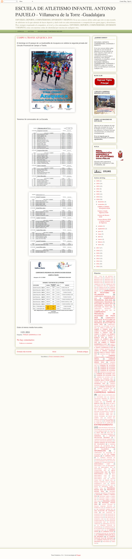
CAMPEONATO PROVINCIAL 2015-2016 (104, 299)
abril (99, 236)
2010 (98, 266)
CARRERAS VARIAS (104, 392)
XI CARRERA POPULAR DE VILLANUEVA (104, 533)
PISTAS (96, 486)
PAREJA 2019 (109, 480)
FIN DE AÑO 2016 (98, 429)
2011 (98, 264)
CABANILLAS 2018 (110, 284)
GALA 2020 (112, 431)
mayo (100, 234)
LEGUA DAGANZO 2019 (102, 460)
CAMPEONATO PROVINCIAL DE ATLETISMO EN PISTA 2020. (104, 322)
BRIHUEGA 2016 (109, 279)
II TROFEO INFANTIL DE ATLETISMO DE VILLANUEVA (104, 442)
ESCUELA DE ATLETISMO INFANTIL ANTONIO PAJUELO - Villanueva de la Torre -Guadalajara (65, 11)
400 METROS (109, 276)
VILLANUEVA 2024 (99, 530)
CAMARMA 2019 (102, 289)
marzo (100, 239)
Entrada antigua (82, 352)
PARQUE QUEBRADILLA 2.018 (32, 334)
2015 (98, 253)
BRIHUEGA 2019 (98, 282)
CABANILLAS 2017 (98, 284)
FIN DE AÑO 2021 (109, 429)
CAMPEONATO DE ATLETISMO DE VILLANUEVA (104, 293)
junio (99, 231)
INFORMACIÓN (100, 451)
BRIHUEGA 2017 (98, 281)
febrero (100, 242)
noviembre (101, 204)
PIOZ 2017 (110, 485)
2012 (98, 261)
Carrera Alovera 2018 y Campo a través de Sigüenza (104, 221)
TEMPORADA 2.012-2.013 (109, 523)
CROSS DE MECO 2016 (106, 405)
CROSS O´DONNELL (99, 416)
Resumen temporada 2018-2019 (103, 506)
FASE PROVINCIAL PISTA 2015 (105, 427)
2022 (98, 189)
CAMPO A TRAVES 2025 (103, 332)
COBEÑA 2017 (98, 401)
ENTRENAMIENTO (103, 424)
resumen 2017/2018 (107, 504)
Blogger (78, 555)
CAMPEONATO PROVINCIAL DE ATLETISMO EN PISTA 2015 (104, 302)
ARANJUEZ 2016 (98, 277)
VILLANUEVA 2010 (108, 528)
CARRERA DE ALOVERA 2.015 (107, 372)
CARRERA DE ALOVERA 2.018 (105, 375)
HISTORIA (31, 31)
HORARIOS (97, 436)
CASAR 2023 (100, 395)
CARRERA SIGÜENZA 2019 (102, 390)
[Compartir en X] (25, 332)
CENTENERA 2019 (101, 397)
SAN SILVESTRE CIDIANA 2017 (104, 509)
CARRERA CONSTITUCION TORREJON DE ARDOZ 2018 (104, 364)
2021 (98, 191)
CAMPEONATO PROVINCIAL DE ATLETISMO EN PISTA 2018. (104, 315)
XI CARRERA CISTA (107, 531)
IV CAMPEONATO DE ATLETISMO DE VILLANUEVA (104, 452)
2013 (98, 258)
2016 (98, 250)
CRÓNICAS (20, 31)
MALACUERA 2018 (108, 462)
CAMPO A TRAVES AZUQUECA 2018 (104, 207)
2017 (98, 248)
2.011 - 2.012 (98, 276)
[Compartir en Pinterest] (29, 332)
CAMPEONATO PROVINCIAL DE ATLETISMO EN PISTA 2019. (104, 319)
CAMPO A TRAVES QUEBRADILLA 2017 (104, 343)
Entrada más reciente (24, 352)
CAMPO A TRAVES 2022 (106, 327)
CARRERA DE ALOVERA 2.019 (105, 377)
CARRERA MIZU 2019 (100, 382)
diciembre (101, 202)
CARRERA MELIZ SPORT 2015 (103, 380)
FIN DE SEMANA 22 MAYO (100, 431)
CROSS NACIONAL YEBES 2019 (103, 413)
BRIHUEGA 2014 (98, 279)
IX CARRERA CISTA (109, 456)
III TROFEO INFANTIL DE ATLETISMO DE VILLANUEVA (104, 447)
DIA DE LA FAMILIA (108, 419)
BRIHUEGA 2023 (109, 282)
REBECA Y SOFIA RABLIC (108, 493)
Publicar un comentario (25, 343)
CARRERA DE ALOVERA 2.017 (105, 373)
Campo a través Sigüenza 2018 (103, 211)
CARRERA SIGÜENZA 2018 (104, 388)
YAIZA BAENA (106, 541)
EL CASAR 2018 (108, 421)
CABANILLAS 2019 (101, 285)
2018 (98, 199)
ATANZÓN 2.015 (109, 277)
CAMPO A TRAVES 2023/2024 (103, 331)
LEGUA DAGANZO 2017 (109, 459)
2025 (98, 181)
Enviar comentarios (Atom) (56, 356)
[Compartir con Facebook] (27, 332)
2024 (98, 183)
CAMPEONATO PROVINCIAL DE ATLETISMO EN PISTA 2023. (104, 326)
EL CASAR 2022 (109, 422)
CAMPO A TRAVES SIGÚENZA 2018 (103, 349)
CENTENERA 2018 (110, 395)
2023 (98, 186)
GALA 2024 (110, 432)
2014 (98, 256)
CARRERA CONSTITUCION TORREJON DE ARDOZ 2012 (104, 360)
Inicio (54, 352)
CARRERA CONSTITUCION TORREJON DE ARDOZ (104, 357)
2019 (98, 197)
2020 (98, 194)
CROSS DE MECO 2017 (100, 406)
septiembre (101, 228)
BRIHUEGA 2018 (109, 281)
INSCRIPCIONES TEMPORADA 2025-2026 (50, 31)
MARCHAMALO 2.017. (102, 464)
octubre (100, 226)
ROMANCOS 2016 (98, 507)
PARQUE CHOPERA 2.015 (101, 481)
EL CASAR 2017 (98, 421)
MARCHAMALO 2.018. (99, 465)
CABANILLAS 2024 (103, 287)
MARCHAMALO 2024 (100, 468)
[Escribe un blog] (23, 332)
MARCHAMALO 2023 (106, 467)
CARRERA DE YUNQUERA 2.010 (103, 378)
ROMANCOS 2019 (110, 507)
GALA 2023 (99, 432)
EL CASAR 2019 (98, 422)
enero (100, 244)
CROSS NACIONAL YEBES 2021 (103, 414)
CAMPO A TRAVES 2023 (103, 329)
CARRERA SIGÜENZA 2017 (107, 387)
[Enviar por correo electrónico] (22, 332)
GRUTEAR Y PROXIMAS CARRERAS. (103, 434)
